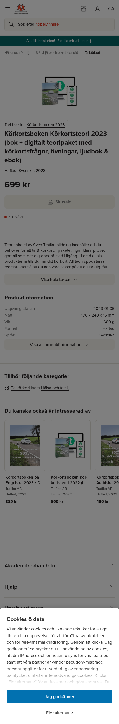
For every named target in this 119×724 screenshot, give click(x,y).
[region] (59, 666)
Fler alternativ (59, 713)
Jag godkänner (59, 696)
